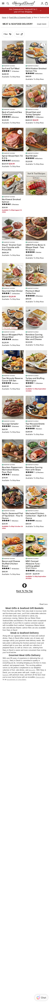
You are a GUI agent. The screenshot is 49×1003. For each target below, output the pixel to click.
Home (4, 17)
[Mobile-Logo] (23, 3)
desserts (32, 670)
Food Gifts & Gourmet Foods (20, 17)
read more (41, 24)
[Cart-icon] (46, 3)
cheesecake (40, 677)
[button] (24, 10)
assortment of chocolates (16, 679)
